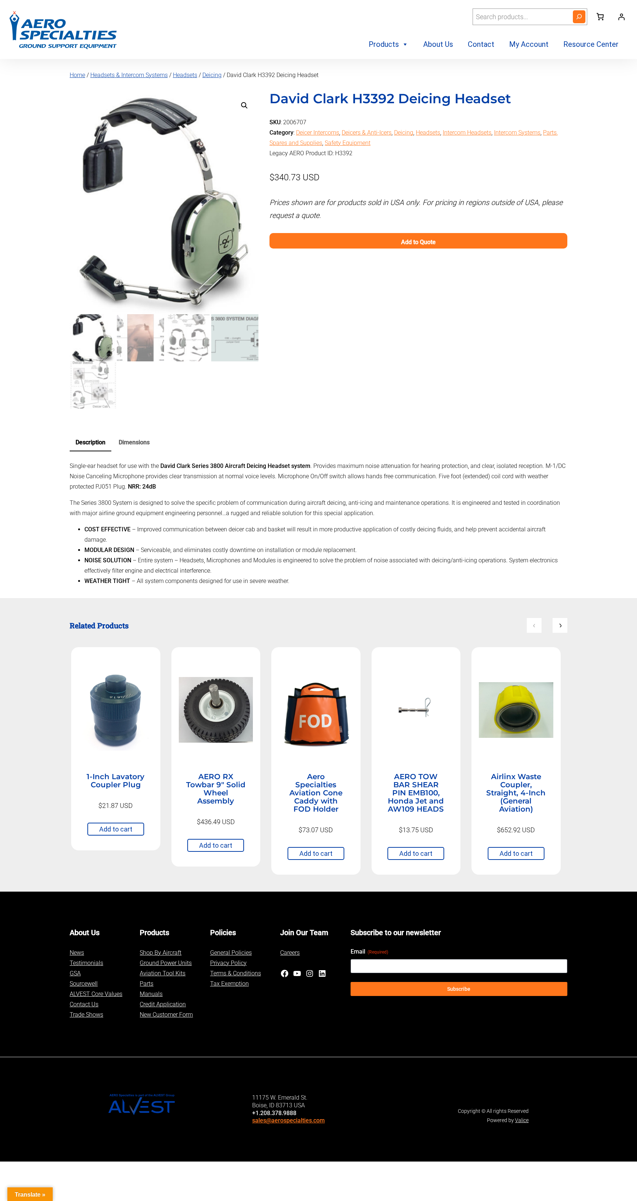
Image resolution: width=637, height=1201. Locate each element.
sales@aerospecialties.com (288, 1120)
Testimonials (86, 962)
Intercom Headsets (467, 132)
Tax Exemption (229, 983)
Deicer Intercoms (317, 132)
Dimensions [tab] (134, 442)
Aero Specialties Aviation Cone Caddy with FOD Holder (315, 793)
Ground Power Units (166, 962)
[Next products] (560, 625)
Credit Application (163, 1004)
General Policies (231, 952)
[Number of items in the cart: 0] (600, 16)
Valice (522, 1120)
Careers (290, 952)
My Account (529, 44)
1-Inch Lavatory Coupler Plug (116, 781)
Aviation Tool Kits (162, 973)
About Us (438, 44)
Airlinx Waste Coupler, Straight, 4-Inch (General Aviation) (516, 793)
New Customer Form (166, 1014)
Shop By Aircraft (160, 952)
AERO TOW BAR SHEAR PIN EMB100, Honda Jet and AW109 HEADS (416, 793)
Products (384, 44)
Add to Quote (418, 242)
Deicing (212, 75)
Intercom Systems (517, 132)
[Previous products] (534, 625)
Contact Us (84, 1004)
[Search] (579, 16)
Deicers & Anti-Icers (366, 132)
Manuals (151, 993)
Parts (146, 983)
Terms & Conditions (235, 973)
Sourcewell (84, 983)
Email (369, 951)
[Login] (621, 16)
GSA (75, 973)
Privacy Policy (228, 962)
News (77, 952)
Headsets (185, 75)
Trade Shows (86, 1014)
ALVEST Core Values (96, 993)
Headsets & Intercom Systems (129, 75)
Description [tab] (90, 442)
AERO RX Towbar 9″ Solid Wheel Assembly (216, 789)
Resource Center (591, 44)
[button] (244, 105)
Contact (481, 44)
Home (77, 75)
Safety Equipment (347, 142)
